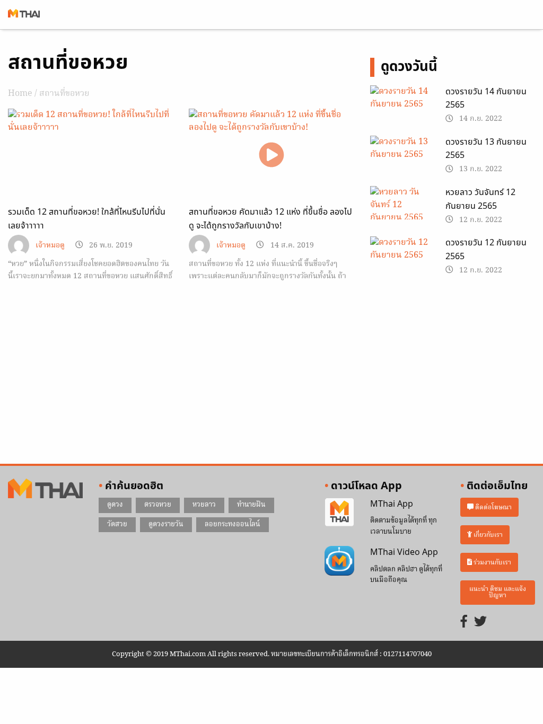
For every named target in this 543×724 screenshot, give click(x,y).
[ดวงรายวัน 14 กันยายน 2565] (400, 106)
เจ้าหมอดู (50, 246)
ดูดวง (115, 504)
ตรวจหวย (157, 504)
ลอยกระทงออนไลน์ (232, 524)
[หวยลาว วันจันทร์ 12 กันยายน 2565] (400, 207)
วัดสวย (117, 524)
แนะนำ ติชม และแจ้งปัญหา (497, 592)
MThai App (391, 504)
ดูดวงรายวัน (165, 524)
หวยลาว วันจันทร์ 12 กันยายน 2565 (480, 199)
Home (20, 94)
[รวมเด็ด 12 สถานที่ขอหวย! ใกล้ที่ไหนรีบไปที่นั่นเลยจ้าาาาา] (90, 155)
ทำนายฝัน (251, 504)
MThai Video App (404, 552)
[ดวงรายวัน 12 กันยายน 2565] (400, 257)
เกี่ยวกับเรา (487, 534)
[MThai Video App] (339, 561)
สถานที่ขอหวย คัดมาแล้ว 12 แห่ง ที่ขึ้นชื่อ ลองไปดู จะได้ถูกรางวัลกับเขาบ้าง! (270, 219)
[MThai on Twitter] (480, 622)
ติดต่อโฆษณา (493, 507)
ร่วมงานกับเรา (491, 562)
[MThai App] (339, 512)
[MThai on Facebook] (464, 622)
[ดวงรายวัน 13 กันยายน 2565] (400, 157)
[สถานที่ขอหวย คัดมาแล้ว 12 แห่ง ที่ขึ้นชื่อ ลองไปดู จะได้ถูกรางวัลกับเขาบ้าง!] (271, 155)
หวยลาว (204, 504)
